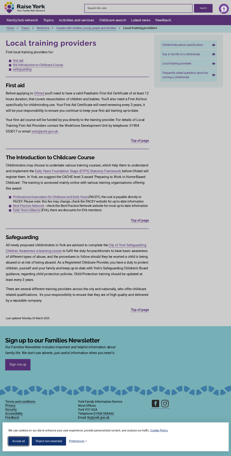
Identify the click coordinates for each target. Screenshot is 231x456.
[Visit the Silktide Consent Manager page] (221, 441)
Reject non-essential (49, 441)
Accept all (18, 441)
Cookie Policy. (159, 430)
